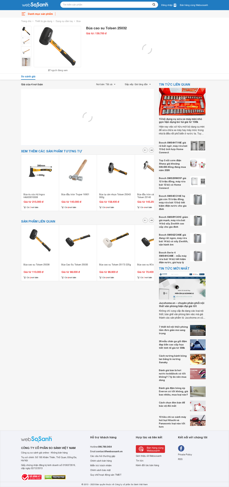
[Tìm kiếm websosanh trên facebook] (181, 448)
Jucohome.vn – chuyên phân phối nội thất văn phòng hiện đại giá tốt (181, 304)
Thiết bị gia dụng (43, 21)
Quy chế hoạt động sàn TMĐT (106, 475)
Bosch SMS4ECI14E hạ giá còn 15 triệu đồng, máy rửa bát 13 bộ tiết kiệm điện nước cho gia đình (172, 202)
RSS (180, 459)
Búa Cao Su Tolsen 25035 (74, 264)
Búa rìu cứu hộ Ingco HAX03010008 (34, 196)
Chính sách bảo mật (100, 470)
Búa (78, 21)
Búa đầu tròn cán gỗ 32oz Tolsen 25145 (150, 196)
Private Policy (185, 454)
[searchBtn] (154, 5)
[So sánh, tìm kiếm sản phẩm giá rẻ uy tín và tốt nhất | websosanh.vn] (35, 5)
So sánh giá (28, 76)
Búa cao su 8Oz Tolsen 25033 (152, 264)
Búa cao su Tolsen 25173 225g (115, 264)
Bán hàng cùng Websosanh (194, 5)
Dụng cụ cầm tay (64, 21)
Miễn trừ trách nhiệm (101, 465)
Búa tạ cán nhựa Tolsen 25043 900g (115, 196)
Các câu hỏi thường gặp (102, 456)
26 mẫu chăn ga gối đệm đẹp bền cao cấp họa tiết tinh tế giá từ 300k (173, 344)
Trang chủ (26, 21)
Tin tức (139, 460)
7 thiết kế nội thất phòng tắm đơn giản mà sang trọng (173, 330)
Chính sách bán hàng (101, 461)
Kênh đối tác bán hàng (147, 465)
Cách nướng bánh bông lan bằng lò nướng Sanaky (173, 359)
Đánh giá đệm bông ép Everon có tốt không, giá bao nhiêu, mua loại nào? (173, 391)
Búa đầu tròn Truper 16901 (75, 194)
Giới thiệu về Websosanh (149, 456)
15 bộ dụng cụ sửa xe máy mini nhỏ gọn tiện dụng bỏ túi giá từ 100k (180, 120)
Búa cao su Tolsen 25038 (37, 264)
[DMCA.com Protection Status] (55, 477)
